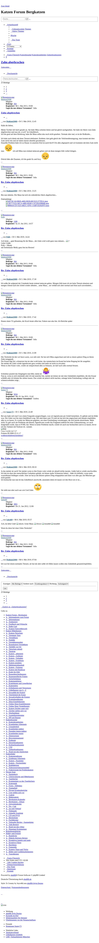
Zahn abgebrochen (12, 62)
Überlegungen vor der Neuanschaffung (21, 920)
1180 (15, 221)
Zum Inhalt (5, 6)
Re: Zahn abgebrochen (12, 182)
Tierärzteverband (12, 932)
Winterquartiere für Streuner (16, 918)
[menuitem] (21, 29)
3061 (16, 504)
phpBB (13, 875)
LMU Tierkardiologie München (18, 937)
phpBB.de (27, 879)
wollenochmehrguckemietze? (12, 435)
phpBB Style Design (14, 913)
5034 (16, 394)
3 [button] (6, 91)
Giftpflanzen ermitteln (14, 935)
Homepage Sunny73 (13, 926)
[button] (6, 93)
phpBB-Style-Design (35, 883)
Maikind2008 (6, 99)
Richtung (54, 584)
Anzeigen (7, 584)
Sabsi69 (4, 500)
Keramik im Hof (12, 916)
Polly (3, 217)
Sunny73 (4, 390)
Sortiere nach (28, 584)
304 (15, 104)
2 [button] (6, 89)
